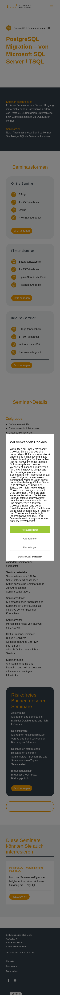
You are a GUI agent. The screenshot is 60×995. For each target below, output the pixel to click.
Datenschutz (24, 557)
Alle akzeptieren (30, 529)
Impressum (37, 557)
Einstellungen (30, 547)
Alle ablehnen (30, 538)
